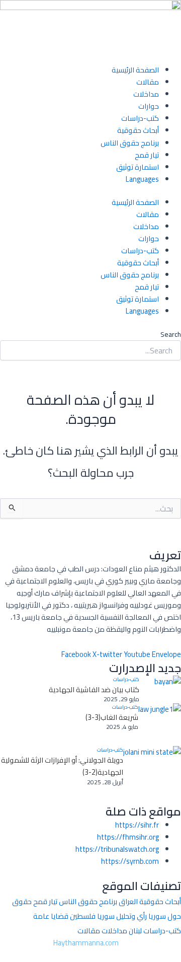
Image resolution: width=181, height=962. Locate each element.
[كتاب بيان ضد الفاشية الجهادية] (160, 689)
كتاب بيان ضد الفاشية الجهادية (94, 690)
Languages (142, 179)
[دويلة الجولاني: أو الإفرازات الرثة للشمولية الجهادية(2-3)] (152, 775)
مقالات (147, 82)
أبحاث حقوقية (138, 130)
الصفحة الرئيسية (135, 70)
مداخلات (146, 94)
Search (170, 334)
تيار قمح (147, 155)
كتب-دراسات (140, 118)
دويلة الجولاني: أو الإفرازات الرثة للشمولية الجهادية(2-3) (62, 766)
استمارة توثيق (137, 167)
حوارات (148, 106)
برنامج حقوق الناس (130, 143)
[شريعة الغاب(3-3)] (159, 724)
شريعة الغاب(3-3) (111, 717)
